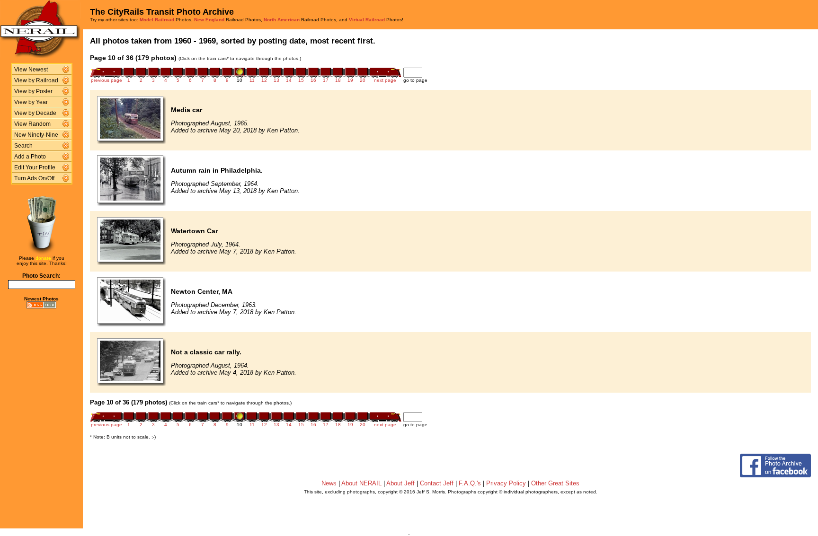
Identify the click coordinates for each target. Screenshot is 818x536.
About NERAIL (361, 483)
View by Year (31, 102)
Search (23, 146)
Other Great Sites (555, 483)
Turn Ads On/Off (34, 178)
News (329, 483)
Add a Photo (30, 156)
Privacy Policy (506, 483)
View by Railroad (36, 80)
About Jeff (400, 483)
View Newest (31, 69)
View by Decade (35, 113)
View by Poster (33, 91)
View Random (32, 124)
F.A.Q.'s (470, 483)
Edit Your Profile (34, 167)
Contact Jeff (436, 483)
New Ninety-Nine (36, 135)
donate (43, 258)
